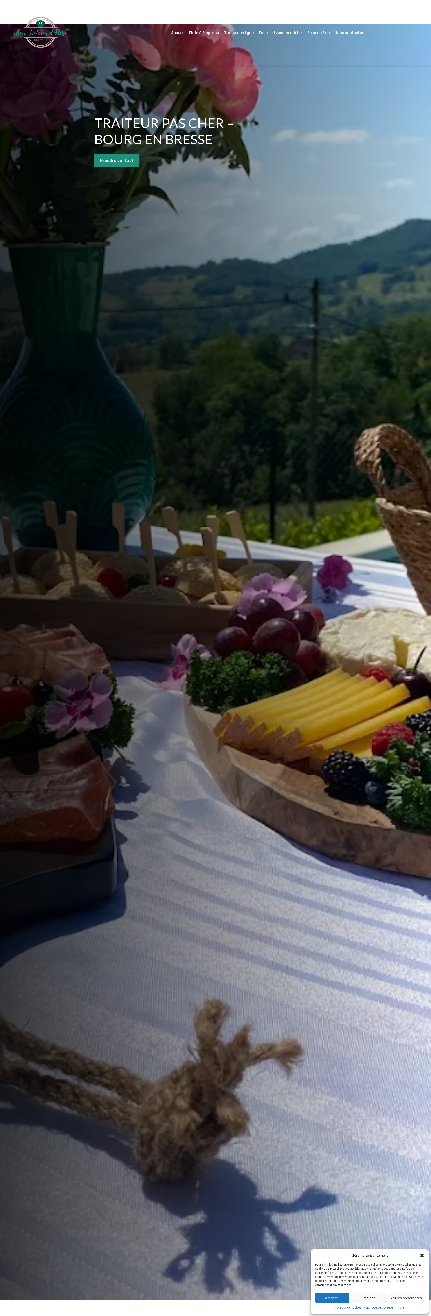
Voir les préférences (406, 1298)
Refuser (369, 1298)
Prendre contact (117, 160)
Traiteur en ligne (239, 32)
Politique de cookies (348, 1307)
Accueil (177, 32)
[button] (422, 1255)
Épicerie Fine (319, 32)
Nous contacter (349, 32)
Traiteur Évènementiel (278, 32)
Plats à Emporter (204, 32)
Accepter (332, 1298)
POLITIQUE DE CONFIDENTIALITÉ (383, 1307)
